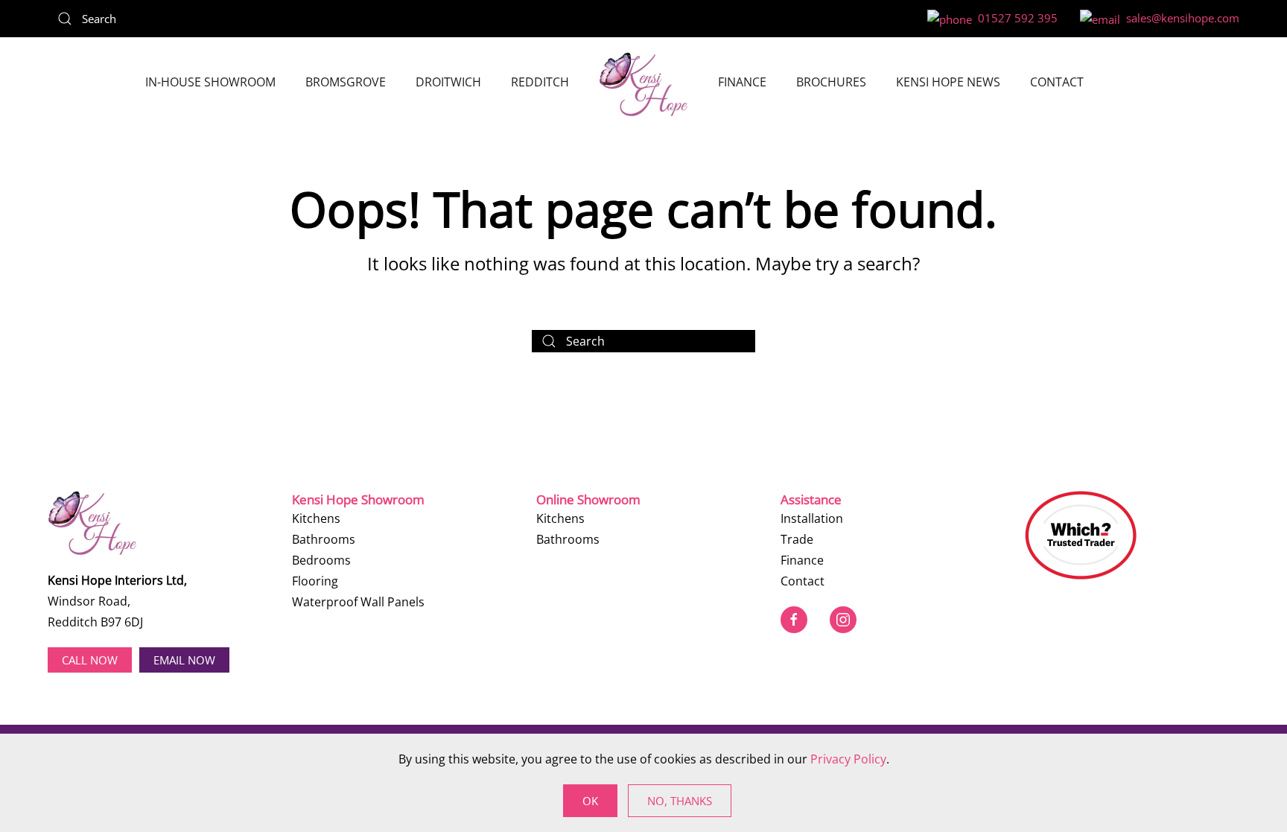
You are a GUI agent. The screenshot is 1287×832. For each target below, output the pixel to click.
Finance (742, 82)
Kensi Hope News (948, 82)
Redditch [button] (540, 82)
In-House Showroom (210, 82)
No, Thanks (679, 800)
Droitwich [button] (448, 82)
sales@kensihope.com (1179, 17)
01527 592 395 (1015, 17)
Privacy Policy (848, 759)
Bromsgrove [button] (345, 82)
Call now (90, 659)
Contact (1057, 82)
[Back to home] (643, 84)
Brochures (831, 82)
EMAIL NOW (184, 659)
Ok (590, 800)
